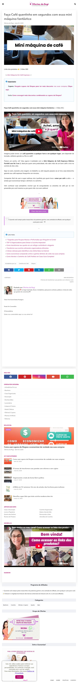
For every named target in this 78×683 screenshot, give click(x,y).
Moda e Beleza (9, 409)
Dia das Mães (9, 400)
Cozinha (13, 605)
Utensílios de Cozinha (46, 516)
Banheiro (7, 390)
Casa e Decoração (9, 509)
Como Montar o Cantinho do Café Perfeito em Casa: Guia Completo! (30, 256)
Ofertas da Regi (9, 23)
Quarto (33, 605)
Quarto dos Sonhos (10, 514)
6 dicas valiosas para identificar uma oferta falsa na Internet (28, 251)
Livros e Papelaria (9, 512)
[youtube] (53, 377)
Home (52, 680)
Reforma (7, 419)
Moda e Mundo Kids (45, 512)
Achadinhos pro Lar (10, 263)
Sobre (58, 680)
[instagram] (39, 377)
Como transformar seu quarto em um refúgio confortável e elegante (30, 245)
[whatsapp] (67, 377)
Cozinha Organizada (46, 509)
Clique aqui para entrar (38, 211)
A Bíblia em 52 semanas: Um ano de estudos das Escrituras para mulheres (38, 487)
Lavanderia (8, 403)
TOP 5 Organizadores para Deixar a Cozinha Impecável (26, 242)
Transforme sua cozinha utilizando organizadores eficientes (28, 248)
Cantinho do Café (24, 263)
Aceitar (19, 677)
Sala (38, 605)
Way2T (25, 680)
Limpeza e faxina (10, 406)
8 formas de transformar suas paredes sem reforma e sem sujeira (35, 468)
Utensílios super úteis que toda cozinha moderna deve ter (33, 496)
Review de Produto (10, 516)
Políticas (65, 680)
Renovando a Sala (45, 514)
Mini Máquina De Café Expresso (18, 75)
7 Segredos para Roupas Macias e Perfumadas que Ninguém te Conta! (31, 240)
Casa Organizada (10, 393)
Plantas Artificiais (10, 415)
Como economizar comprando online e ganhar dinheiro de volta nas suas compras (35, 254)
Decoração (8, 396)
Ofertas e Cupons (10, 412)
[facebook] (10, 377)
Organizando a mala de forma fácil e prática (28, 478)
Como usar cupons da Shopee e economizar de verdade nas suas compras (34, 447)
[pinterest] (24, 377)
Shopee (33, 263)
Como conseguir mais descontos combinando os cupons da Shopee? (37, 95)
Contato (73, 680)
